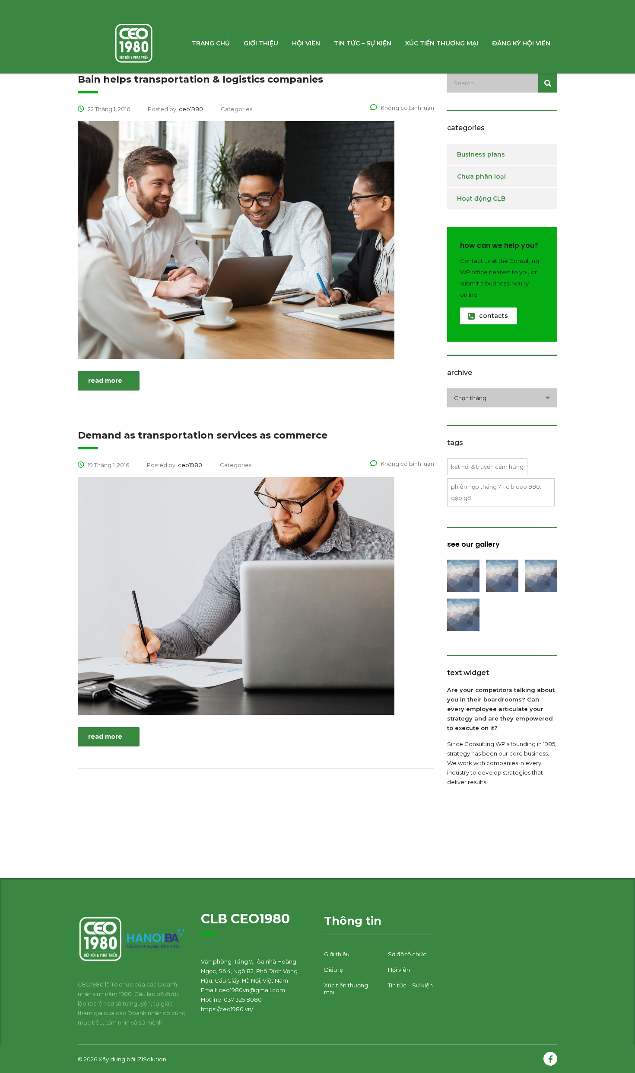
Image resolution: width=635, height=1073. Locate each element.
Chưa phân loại (481, 176)
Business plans (481, 154)
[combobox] (502, 397)
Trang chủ (211, 43)
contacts (493, 316)
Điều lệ (333, 969)
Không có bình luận (407, 107)
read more (105, 380)
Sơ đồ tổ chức (407, 954)
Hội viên (306, 43)
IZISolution (151, 1059)
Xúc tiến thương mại (441, 43)
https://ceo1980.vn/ (227, 1009)
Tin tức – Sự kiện (362, 43)
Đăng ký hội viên (521, 43)
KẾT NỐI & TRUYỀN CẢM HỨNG (487, 466)
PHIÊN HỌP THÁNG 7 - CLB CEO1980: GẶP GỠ (496, 492)
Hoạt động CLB (481, 198)
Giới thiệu (261, 43)
